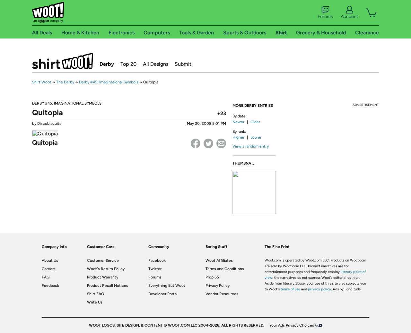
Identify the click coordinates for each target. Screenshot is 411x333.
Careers (49, 269)
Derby (107, 64)
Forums (325, 16)
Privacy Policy (218, 285)
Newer (238, 122)
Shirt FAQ (95, 294)
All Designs (155, 64)
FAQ (45, 277)
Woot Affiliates (219, 260)
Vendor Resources (222, 294)
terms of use (290, 289)
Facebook (195, 143)
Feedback (50, 285)
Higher (238, 137)
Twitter (208, 143)
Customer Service (103, 260)
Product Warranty (102, 277)
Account (349, 16)
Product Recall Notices (107, 285)
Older (255, 122)
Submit (183, 64)
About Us (50, 260)
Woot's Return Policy (106, 269)
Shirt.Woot (62, 61)
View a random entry (250, 146)
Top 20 (128, 64)
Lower (255, 137)
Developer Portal (163, 294)
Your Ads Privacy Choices (291, 325)
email (221, 143)
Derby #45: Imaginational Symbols (108, 82)
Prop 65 (212, 277)
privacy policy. (320, 289)
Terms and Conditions (225, 269)
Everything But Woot (166, 285)
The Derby (65, 82)
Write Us (94, 302)
